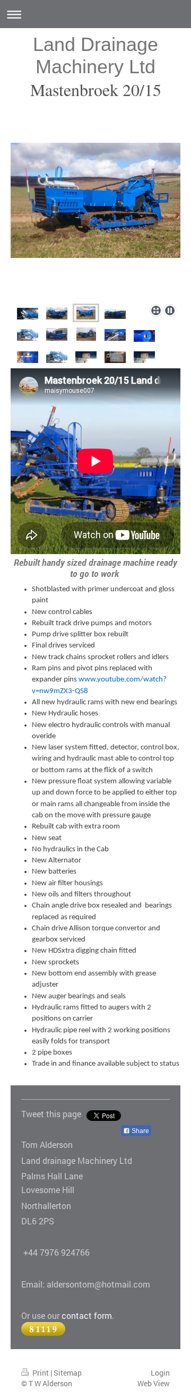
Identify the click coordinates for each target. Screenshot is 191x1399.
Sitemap (68, 1373)
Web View (153, 1383)
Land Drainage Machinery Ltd (95, 55)
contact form (87, 1315)
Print (40, 1373)
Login (160, 1373)
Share (139, 1131)
